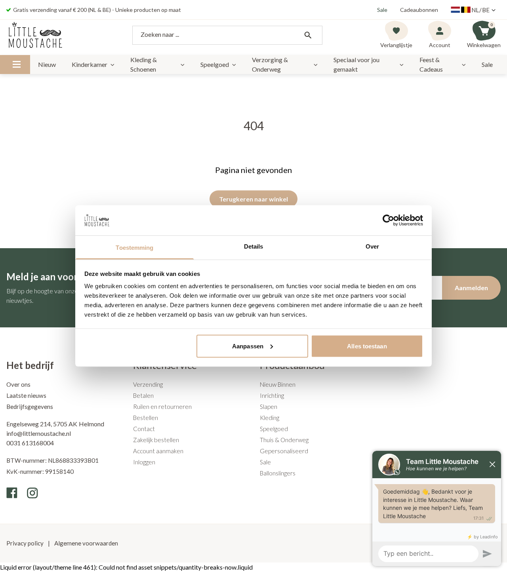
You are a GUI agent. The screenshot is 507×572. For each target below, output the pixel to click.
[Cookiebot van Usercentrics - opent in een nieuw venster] (388, 220)
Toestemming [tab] (134, 247)
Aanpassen (247, 345)
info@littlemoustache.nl (38, 433)
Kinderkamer (89, 64)
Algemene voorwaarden (85, 543)
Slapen (268, 406)
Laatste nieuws (26, 395)
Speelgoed (214, 64)
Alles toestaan (367, 345)
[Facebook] (11, 492)
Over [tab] (372, 246)
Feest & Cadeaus (431, 64)
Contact (144, 428)
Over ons (18, 384)
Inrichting (272, 395)
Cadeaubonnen (419, 9)
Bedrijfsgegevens (29, 406)
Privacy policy (25, 543)
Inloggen (144, 462)
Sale (382, 9)
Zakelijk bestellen (156, 439)
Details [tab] (253, 246)
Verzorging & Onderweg (270, 64)
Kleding (269, 417)
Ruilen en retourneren (162, 406)
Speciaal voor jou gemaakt (356, 64)
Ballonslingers (277, 473)
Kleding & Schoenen (143, 64)
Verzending (148, 384)
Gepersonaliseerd (284, 450)
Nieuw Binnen (277, 384)
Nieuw (47, 64)
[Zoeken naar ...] (308, 35)
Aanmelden (471, 287)
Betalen (143, 395)
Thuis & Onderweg (284, 439)
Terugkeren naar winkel (253, 199)
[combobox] (227, 35)
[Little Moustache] (35, 35)
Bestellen (145, 417)
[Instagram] (32, 492)
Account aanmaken (158, 450)
